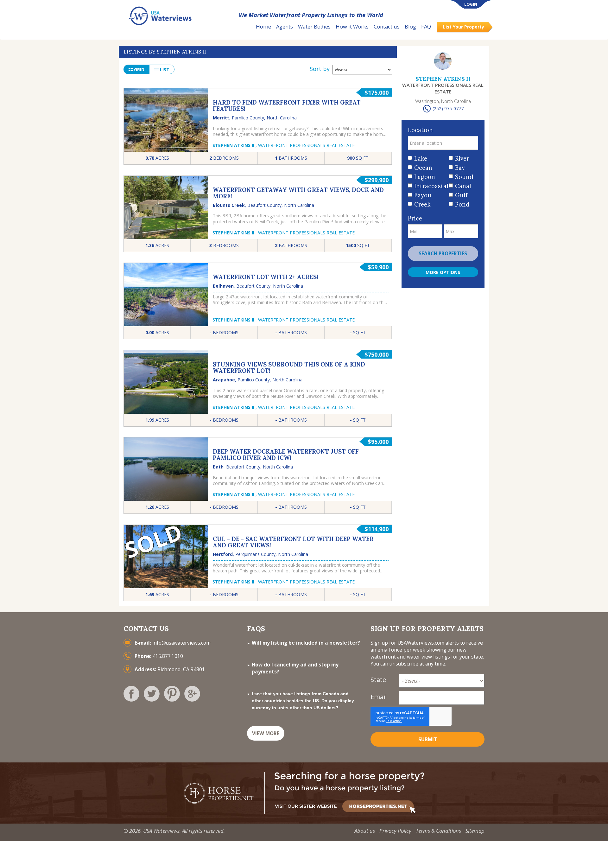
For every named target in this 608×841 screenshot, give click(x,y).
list (164, 70)
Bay (460, 167)
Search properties (443, 253)
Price (415, 218)
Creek (422, 204)
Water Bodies (314, 26)
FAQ (426, 26)
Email (378, 696)
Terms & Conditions (438, 830)
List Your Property (463, 27)
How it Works (352, 26)
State (378, 679)
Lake (420, 158)
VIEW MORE (265, 733)
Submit (427, 739)
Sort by (320, 69)
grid (138, 70)
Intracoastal (429, 186)
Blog (410, 26)
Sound (464, 177)
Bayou (422, 195)
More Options (443, 272)
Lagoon (424, 177)
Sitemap (475, 830)
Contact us (387, 26)
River (462, 158)
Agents (284, 26)
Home (263, 26)
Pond (462, 204)
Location (420, 130)
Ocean (423, 167)
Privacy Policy (395, 830)
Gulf (461, 195)
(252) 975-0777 (448, 108)
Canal (463, 186)
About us (364, 830)
